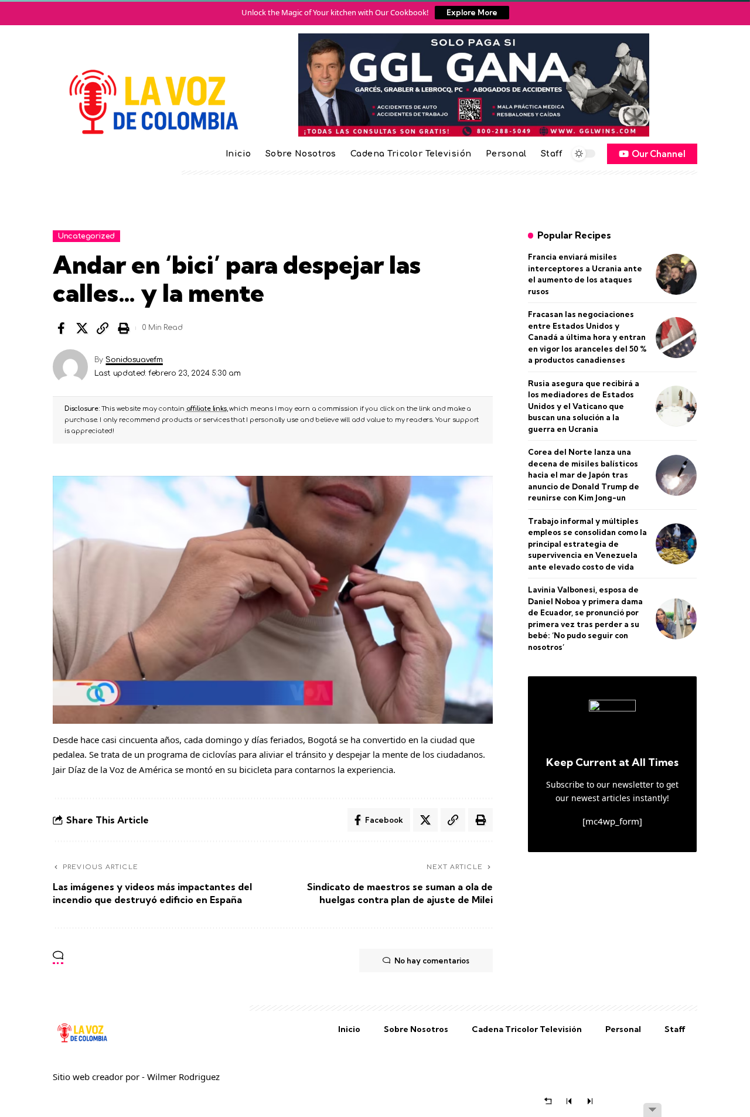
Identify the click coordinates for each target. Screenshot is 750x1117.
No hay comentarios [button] (431, 960)
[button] (102, 328)
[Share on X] (82, 328)
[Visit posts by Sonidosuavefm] (70, 366)
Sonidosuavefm (133, 360)
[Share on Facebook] (61, 328)
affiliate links (206, 409)
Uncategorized (86, 236)
